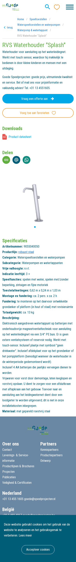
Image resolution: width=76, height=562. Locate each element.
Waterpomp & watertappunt (32, 30)
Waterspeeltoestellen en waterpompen (38, 24)
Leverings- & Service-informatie (15, 458)
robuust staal (26, 252)
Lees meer (25, 535)
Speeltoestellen (38, 19)
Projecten (8, 472)
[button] (32, 227)
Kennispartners (49, 450)
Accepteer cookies (38, 549)
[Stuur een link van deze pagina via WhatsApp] (26, 160)
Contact (7, 450)
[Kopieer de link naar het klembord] (6, 160)
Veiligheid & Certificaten (17, 483)
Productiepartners (51, 455)
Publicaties (9, 477)
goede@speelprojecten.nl (39, 499)
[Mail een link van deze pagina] (16, 160)
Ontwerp (45, 461)
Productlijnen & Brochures (18, 466)
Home (20, 19)
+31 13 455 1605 (12, 499)
